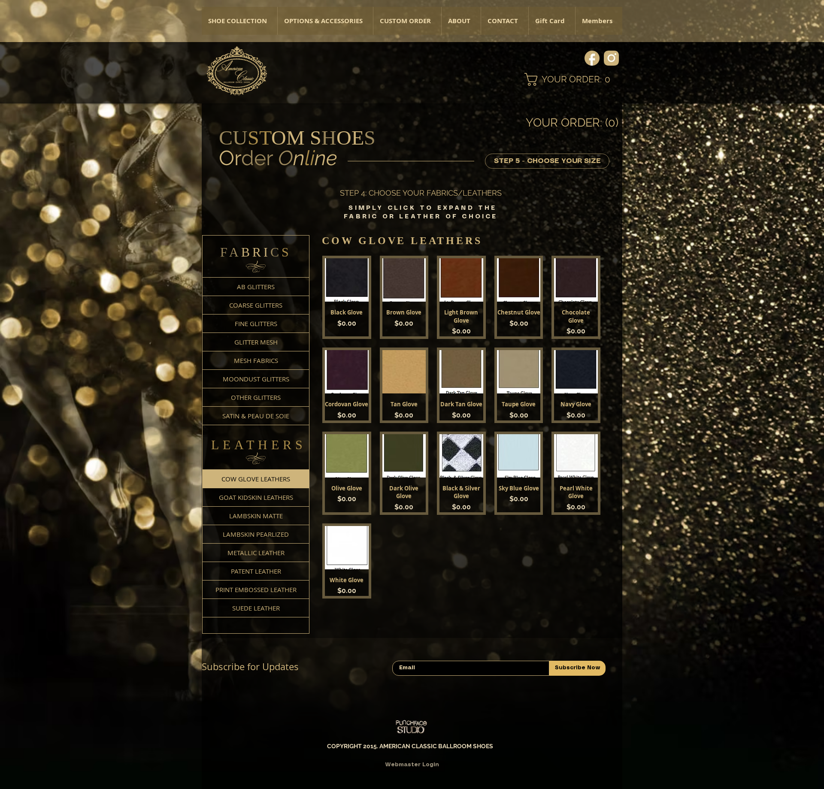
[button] (325, 21)
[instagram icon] (611, 58)
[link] (573, 79)
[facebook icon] (592, 58)
